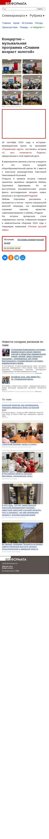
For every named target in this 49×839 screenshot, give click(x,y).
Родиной (32, 196)
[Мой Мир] (22, 257)
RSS (17, 571)
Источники (27, 23)
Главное (6, 23)
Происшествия (10, 27)
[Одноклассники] (11, 257)
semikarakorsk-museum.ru (14, 106)
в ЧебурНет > (38, 27)
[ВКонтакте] (5, 257)
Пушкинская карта (12, 149)
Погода (39, 23)
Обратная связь (7, 566)
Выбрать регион (7, 568)
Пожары (24, 27)
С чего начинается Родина (23, 152)
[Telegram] (16, 257)
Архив (16, 23)
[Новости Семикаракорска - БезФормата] (13, 3)
